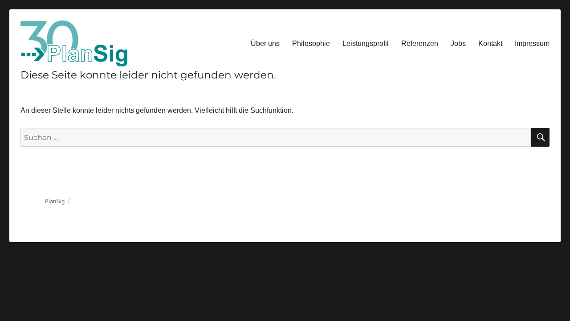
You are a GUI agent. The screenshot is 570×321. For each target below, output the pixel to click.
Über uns (265, 43)
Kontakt (490, 43)
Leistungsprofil (365, 43)
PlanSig (55, 201)
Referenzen (419, 43)
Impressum (532, 43)
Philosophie (311, 43)
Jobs (458, 43)
